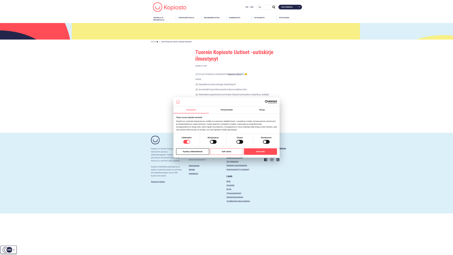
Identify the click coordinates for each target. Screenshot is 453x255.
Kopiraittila (230, 185)
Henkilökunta (193, 173)
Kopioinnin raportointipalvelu (236, 165)
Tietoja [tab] (262, 110)
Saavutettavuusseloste (234, 197)
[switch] (213, 142)
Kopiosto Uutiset (235, 74)
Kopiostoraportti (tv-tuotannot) (237, 169)
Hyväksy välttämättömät (192, 152)
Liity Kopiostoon (232, 161)
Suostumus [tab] (191, 110)
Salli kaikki (260, 152)
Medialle (192, 169)
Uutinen (197, 66)
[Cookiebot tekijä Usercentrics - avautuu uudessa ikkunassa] (266, 102)
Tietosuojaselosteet (233, 193)
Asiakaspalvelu (194, 166)
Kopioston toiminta (158, 182)
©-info (228, 189)
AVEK (228, 181)
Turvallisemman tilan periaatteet (238, 201)
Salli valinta (226, 152)
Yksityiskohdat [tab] (226, 110)
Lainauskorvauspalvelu (234, 158)
